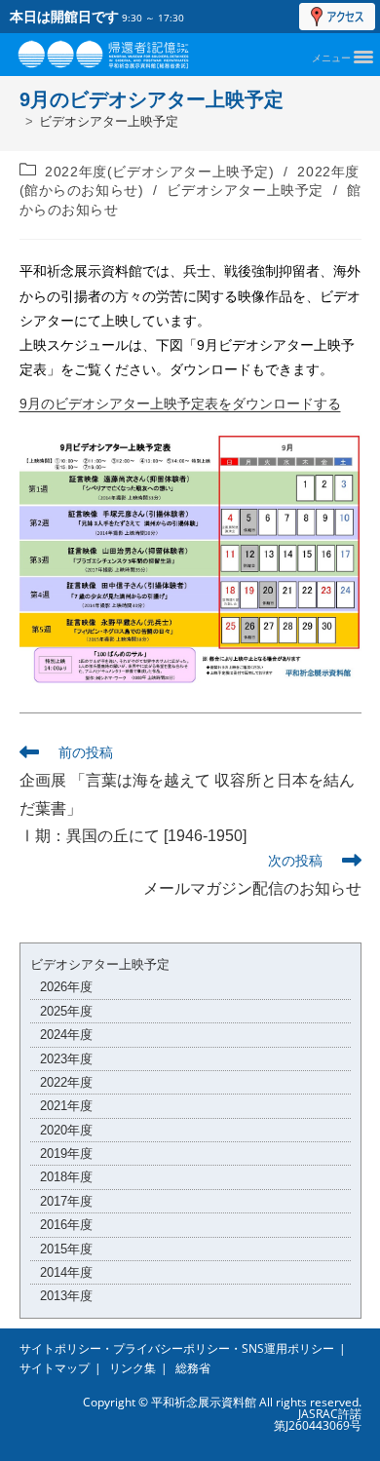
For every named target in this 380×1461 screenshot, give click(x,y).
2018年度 (66, 1177)
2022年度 (66, 1082)
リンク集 (132, 1368)
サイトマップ (54, 1368)
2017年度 (66, 1201)
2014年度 (66, 1272)
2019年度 (66, 1153)
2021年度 (66, 1105)
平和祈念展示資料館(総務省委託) (124, 50)
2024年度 (66, 1034)
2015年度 (66, 1249)
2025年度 (66, 1011)
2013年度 (66, 1295)
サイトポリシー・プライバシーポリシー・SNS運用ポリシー (176, 1348)
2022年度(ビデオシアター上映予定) (159, 171)
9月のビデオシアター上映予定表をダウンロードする (180, 403)
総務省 (192, 1368)
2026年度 (66, 987)
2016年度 (66, 1224)
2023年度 (66, 1059)
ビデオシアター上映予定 (108, 121)
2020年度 (66, 1130)
